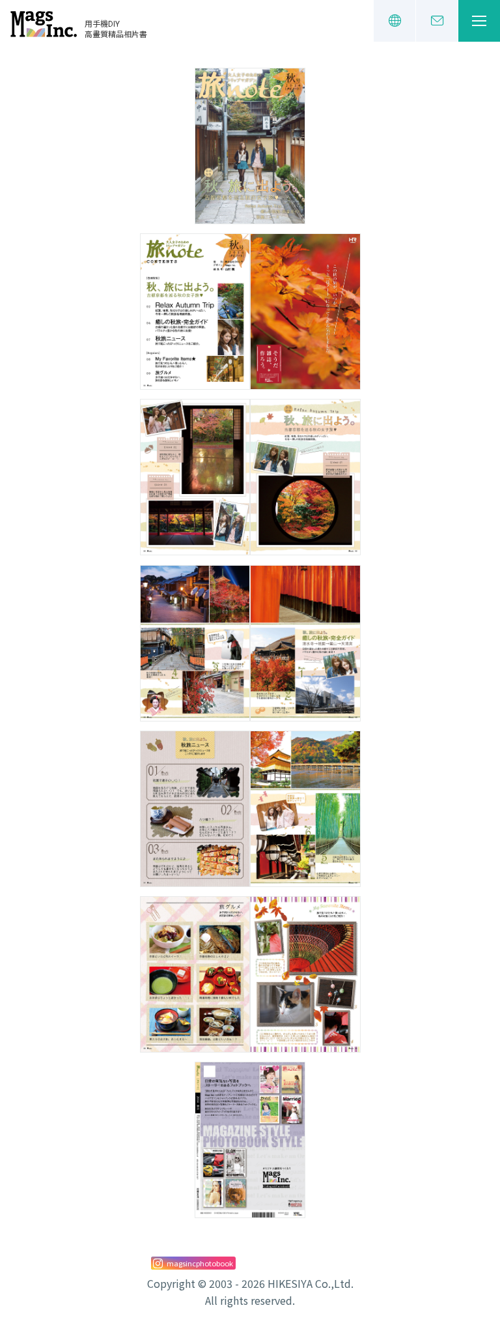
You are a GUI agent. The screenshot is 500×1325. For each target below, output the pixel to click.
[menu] (479, 21)
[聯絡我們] (437, 21)
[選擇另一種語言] (394, 21)
